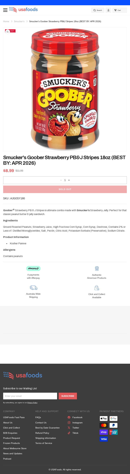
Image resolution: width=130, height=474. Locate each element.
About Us (7, 422)
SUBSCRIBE (67, 396)
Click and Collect (11, 427)
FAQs (38, 417)
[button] (120, 10)
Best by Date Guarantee (47, 427)
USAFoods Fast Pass (14, 417)
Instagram (77, 422)
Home (6, 21)
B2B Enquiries (10, 433)
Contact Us (40, 422)
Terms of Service (43, 443)
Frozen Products (11, 443)
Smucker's (19, 21)
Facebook (77, 417)
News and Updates (12, 453)
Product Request (11, 438)
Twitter (75, 427)
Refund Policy (42, 433)
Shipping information (45, 438)
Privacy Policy (32, 402)
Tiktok (75, 433)
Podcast (7, 458)
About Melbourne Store (14, 448)
